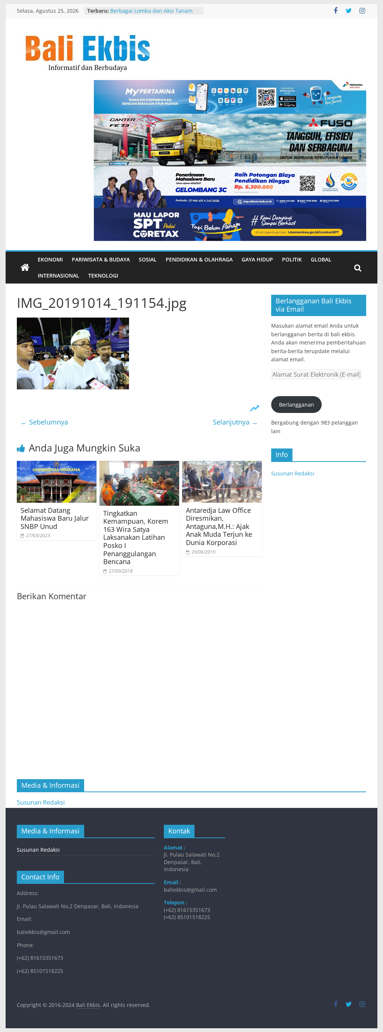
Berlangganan (296, 404)
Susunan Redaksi (292, 473)
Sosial (148, 259)
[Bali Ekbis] (25, 268)
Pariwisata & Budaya (101, 259)
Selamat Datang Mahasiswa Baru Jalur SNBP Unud (55, 518)
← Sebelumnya (44, 421)
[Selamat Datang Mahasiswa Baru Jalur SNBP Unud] (56, 465)
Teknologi (103, 275)
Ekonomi (50, 259)
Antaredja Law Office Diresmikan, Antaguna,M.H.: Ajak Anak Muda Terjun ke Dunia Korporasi (219, 526)
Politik (292, 259)
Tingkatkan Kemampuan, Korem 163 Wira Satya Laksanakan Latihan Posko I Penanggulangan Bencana (135, 537)
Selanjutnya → (235, 421)
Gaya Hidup (257, 259)
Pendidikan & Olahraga (199, 259)
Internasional (58, 275)
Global (321, 259)
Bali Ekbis (88, 1004)
